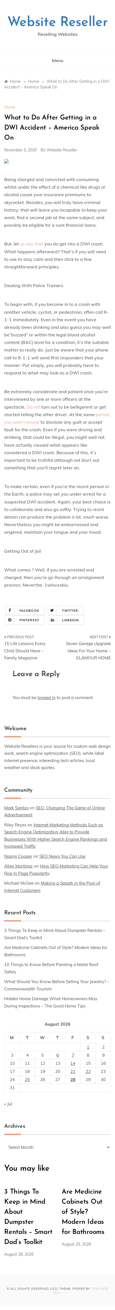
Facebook (29, 611)
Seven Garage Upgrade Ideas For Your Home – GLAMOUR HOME (88, 650)
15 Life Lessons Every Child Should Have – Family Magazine (24, 650)
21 (72, 1071)
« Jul (8, 1104)
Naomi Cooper (18, 856)
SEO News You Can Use (62, 856)
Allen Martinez (18, 866)
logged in (46, 697)
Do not (33, 407)
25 (27, 1079)
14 (72, 1063)
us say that (32, 244)
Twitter (70, 611)
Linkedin (70, 620)
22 (88, 1071)
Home (9, 107)
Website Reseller (57, 22)
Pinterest (29, 620)
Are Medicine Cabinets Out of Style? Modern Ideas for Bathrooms (83, 1212)
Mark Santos (16, 807)
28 (72, 1079)
